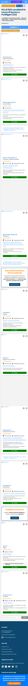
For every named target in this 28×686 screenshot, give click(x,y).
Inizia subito (15, 518)
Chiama (15, 74)
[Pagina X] (12, 666)
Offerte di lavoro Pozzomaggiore (18, 19)
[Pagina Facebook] (6, 666)
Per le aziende (16, 2)
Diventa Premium (15, 284)
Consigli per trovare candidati (9, 30)
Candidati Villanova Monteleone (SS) (13, 128)
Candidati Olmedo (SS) (9, 130)
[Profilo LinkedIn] (2, 666)
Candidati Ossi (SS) (8, 457)
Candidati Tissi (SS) (19, 457)
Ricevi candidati (14, 683)
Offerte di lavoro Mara (7, 20)
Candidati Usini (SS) (16, 264)
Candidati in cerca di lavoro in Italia (11, 18)
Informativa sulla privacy (7, 651)
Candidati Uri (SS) (18, 129)
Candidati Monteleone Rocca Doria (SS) (12, 262)
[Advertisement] (14, 195)
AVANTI (25, 617)
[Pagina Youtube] (9, 666)
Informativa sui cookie (6, 649)
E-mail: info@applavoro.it (10, 637)
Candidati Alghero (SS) (9, 262)
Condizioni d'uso (5, 646)
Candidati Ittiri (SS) (8, 129)
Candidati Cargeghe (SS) (10, 458)
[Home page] (4, 2)
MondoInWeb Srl (11, 634)
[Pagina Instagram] (16, 666)
